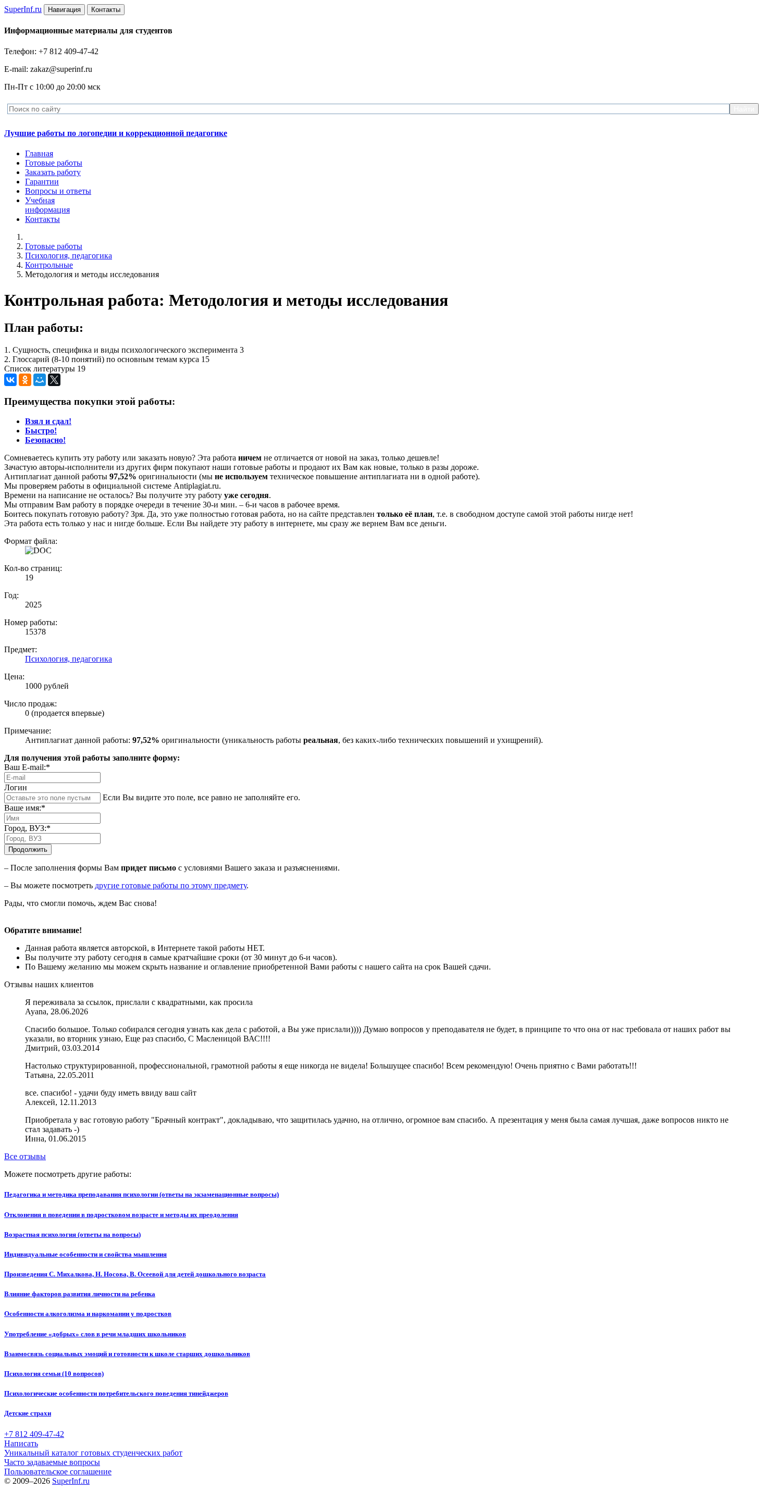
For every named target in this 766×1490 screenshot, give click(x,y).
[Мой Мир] (39, 380)
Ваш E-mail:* (27, 767)
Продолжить (27, 849)
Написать (21, 1443)
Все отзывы (25, 1156)
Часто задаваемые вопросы (52, 1462)
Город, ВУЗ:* (27, 828)
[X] (54, 380)
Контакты (42, 219)
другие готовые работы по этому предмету (170, 885)
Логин (15, 787)
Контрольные (49, 264)
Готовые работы (53, 162)
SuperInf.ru (71, 1480)
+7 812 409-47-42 (34, 1434)
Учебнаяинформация (47, 205)
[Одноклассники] (25, 380)
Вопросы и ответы (58, 191)
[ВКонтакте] (10, 380)
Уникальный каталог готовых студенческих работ (93, 1452)
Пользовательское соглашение (58, 1471)
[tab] (48, 421)
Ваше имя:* (24, 807)
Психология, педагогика (68, 255)
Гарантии (42, 181)
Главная (39, 153)
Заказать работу (53, 172)
